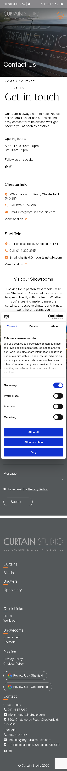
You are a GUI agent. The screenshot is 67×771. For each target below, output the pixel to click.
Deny (33, 452)
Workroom (10, 620)
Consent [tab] (12, 326)
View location (14, 219)
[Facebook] (6, 167)
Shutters (10, 581)
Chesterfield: (12, 704)
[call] (23, 4)
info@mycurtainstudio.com (26, 714)
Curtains (10, 564)
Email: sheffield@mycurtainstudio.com (35, 257)
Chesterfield (11, 637)
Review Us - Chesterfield (30, 687)
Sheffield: (9, 730)
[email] (29, 4)
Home (10, 81)
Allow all (33, 432)
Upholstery (12, 590)
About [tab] (55, 326)
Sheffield (9, 642)
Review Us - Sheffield (28, 675)
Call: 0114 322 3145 (22, 250)
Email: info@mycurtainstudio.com (32, 212)
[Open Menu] (60, 15)
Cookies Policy (13, 663)
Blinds (8, 573)
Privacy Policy (38, 489)
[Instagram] (10, 167)
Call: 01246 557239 (22, 205)
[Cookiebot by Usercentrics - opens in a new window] (48, 316)
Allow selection (33, 442)
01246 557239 (17, 709)
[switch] (58, 396)
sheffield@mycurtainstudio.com (29, 740)
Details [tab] (33, 326)
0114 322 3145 (17, 735)
